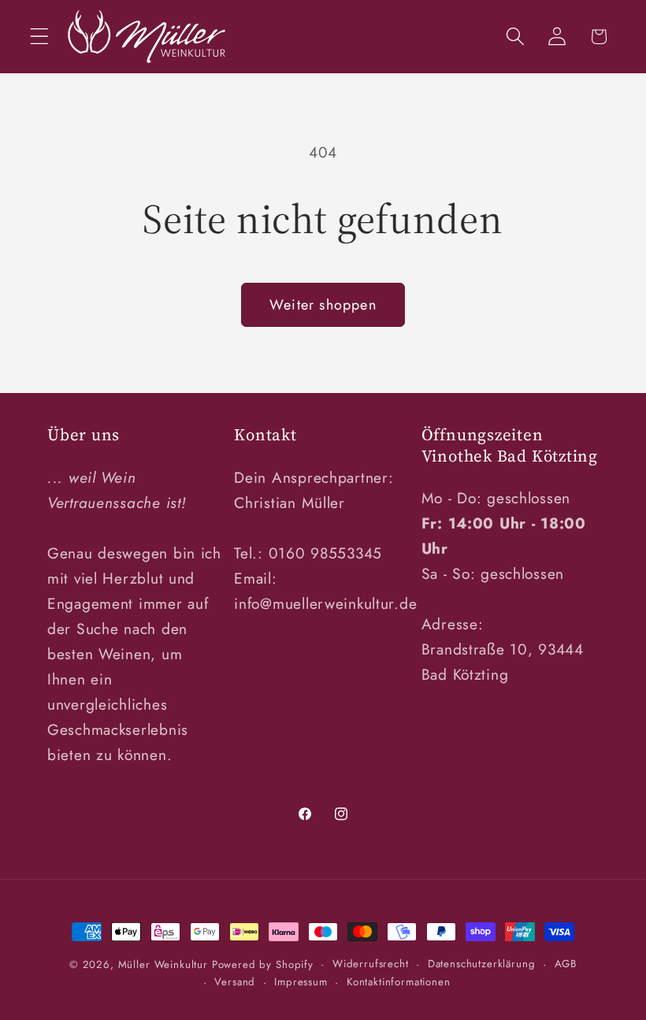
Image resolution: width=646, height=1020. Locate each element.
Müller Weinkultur (163, 964)
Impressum (301, 981)
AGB (566, 963)
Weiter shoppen (323, 305)
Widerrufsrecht (370, 963)
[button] (40, 36)
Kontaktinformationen (399, 981)
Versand (234, 981)
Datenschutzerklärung (482, 963)
